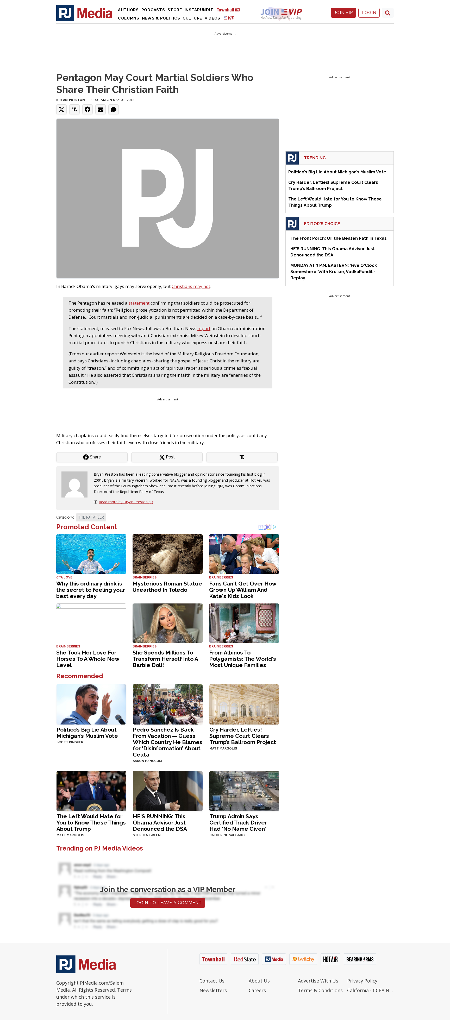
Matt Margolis (223, 748)
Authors (128, 10)
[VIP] (229, 17)
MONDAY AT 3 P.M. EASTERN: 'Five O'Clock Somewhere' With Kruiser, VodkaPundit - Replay (333, 271)
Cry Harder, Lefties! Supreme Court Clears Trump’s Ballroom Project (242, 735)
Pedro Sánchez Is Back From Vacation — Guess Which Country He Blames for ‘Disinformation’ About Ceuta (167, 742)
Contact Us (211, 981)
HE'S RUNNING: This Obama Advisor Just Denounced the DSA (160, 822)
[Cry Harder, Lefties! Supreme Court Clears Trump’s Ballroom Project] (244, 704)
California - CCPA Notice (370, 990)
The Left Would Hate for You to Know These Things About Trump (91, 822)
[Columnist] (76, 484)
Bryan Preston (70, 100)
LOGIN (369, 12)
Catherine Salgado (227, 835)
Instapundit (199, 10)
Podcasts (153, 10)
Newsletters (213, 990)
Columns (128, 18)
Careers (257, 990)
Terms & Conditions (320, 990)
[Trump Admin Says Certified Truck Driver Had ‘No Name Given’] (244, 790)
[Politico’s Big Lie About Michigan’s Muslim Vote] (91, 704)
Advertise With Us (318, 981)
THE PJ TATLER (91, 517)
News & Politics (161, 18)
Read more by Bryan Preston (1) (126, 501)
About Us (259, 981)
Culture (192, 18)
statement (139, 303)
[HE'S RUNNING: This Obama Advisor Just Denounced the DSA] (167, 790)
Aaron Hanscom (147, 761)
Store (174, 10)
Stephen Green (147, 835)
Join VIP (343, 12)
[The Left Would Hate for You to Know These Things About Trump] (91, 790)
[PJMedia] (84, 13)
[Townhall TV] (230, 9)
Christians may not (191, 286)
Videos (212, 18)
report (203, 328)
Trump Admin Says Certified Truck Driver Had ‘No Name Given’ (238, 822)
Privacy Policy (362, 981)
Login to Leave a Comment (168, 902)
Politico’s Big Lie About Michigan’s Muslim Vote (87, 732)
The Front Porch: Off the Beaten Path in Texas (338, 238)
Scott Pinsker (70, 742)
